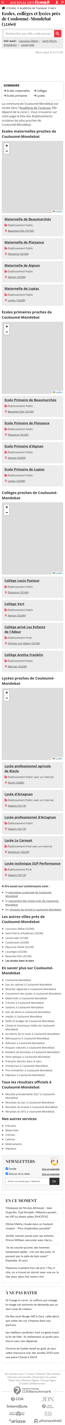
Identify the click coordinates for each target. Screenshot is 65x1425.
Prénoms (10, 1126)
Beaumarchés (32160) (21, 230)
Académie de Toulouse (33, 8)
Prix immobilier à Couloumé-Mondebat (28, 1070)
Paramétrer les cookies (45, 1377)
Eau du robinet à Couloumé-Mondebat (28, 984)
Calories (10, 1139)
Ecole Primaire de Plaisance (27, 423)
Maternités (12, 1130)
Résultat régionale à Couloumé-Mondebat (30, 989)
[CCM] (17, 1399)
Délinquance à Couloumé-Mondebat (27, 1038)
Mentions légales (30, 1380)
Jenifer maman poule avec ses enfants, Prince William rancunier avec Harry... (30, 1238)
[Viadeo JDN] (47, 1413)
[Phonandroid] (47, 1421)
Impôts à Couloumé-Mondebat (23, 1016)
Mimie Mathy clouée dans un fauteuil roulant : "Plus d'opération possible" (29, 1226)
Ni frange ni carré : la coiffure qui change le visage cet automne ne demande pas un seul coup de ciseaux (32, 1304)
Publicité (41, 1374)
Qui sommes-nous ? (15, 1374)
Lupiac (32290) (16, 300)
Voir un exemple (50, 1169)
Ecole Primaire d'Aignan (24, 446)
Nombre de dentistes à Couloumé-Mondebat (32, 1052)
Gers (53, 8)
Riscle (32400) (16, 782)
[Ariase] (17, 1421)
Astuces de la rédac (19, 1174)
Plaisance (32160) (18, 254)
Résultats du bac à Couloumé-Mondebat (29, 1102)
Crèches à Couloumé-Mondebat (24, 1002)
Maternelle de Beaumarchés (28, 219)
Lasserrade (27, 45)
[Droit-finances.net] (47, 1406)
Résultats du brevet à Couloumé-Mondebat (31, 1107)
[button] (6, 145)
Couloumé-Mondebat (18, 980)
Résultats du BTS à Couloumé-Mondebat (29, 1111)
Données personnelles (20, 1377)
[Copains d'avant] (17, 1413)
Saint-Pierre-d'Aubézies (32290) (24, 933)
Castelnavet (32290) (17, 942)
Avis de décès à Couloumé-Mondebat (27, 1012)
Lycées (41, 95)
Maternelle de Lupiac (22, 288)
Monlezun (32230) (18, 852)
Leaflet (58, 211)
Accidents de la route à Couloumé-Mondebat (32, 1034)
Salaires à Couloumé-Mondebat (24, 1007)
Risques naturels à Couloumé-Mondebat (29, 1047)
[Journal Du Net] (47, 1399)
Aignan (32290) (17, 277)
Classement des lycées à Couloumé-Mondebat (33, 993)
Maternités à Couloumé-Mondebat (26, 998)
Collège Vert (14, 604)
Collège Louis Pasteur (22, 580)
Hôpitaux (10, 1148)
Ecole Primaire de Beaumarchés (30, 400)
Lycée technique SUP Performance (32, 863)
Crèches (10, 1135)
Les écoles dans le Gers (19, 960)
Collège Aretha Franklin (24, 655)
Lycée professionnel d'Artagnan (30, 817)
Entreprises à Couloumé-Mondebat (26, 1066)
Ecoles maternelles (18, 90)
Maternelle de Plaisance (24, 242)
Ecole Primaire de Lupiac (25, 469)
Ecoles (12, 8)
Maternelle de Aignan (22, 265)
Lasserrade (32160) (16, 938)
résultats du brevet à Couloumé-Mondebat (35, 909)
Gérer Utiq (14, 1380)
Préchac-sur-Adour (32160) (24, 643)
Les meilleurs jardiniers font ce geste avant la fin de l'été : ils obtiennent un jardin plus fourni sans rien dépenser (32, 1337)
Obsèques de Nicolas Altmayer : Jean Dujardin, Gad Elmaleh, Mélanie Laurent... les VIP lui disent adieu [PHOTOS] (32, 1212)
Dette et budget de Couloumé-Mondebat (30, 1021)
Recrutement (53, 1374)
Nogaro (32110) (17, 805)
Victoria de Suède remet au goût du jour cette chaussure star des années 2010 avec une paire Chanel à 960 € (32, 1353)
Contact (30, 1374)
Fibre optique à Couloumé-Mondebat (27, 1056)
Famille (12, 1169)
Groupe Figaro (49, 1380)
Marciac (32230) (17, 666)
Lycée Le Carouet (18, 840)
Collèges (42, 90)
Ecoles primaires (17, 95)
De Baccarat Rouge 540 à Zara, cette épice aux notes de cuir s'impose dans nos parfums (32, 1321)
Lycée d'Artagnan (19, 794)
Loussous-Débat (28, 41)
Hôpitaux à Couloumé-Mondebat (25, 1075)
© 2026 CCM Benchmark (32, 1383)
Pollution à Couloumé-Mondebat (25, 1043)
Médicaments (13, 1144)
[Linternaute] (17, 1406)
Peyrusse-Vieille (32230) (19, 947)
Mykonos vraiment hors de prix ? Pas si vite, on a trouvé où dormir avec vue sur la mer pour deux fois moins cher (32, 1272)
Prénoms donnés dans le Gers (23, 1061)
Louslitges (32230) (16, 951)
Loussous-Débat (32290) (19, 928)
